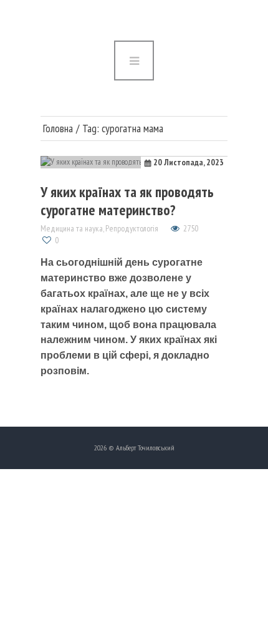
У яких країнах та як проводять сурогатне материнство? (127, 200)
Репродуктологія (131, 228)
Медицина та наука (72, 228)
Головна (58, 128)
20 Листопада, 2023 (188, 162)
